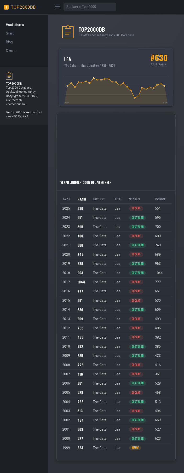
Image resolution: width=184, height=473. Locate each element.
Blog (9, 42)
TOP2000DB (23, 7)
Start (10, 33)
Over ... (11, 50)
